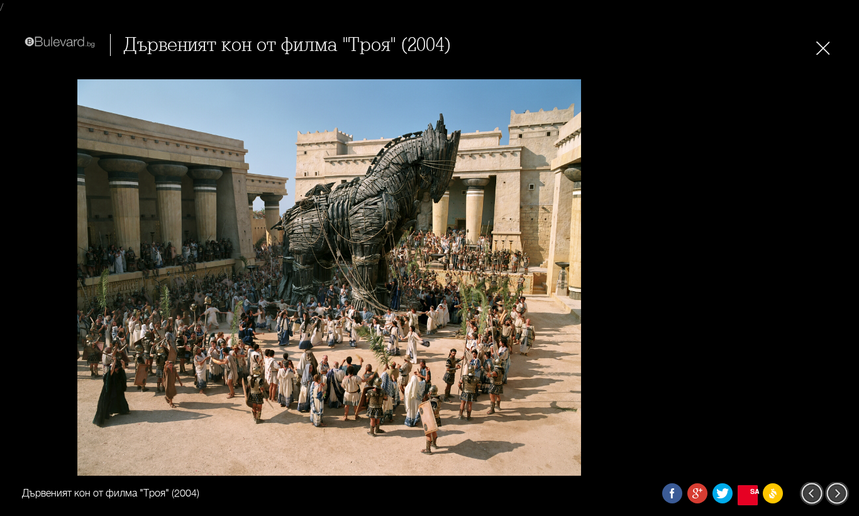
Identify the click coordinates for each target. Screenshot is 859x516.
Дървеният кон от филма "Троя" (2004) (287, 45)
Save (754, 491)
